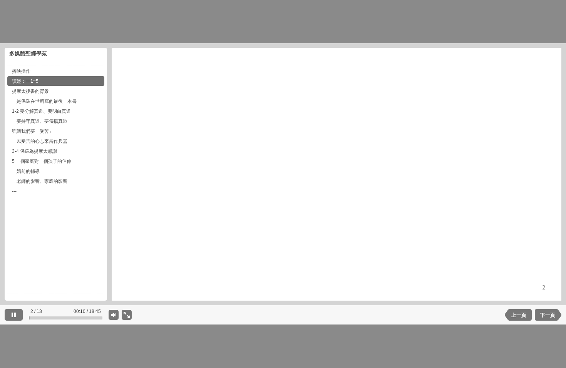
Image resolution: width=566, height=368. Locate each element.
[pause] (14, 315)
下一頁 (547, 315)
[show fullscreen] (127, 315)
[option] (55, 71)
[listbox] (55, 179)
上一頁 (518, 315)
